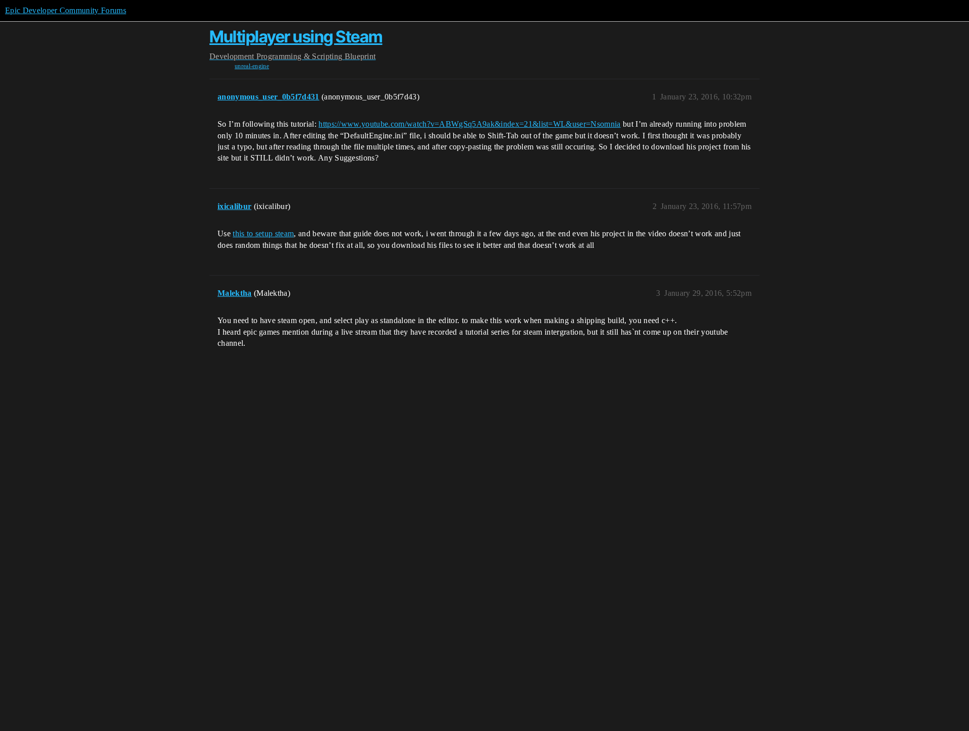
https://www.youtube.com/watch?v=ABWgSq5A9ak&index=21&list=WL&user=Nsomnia (469, 124)
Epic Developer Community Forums (65, 10)
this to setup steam (263, 233)
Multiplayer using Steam (296, 36)
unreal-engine (252, 66)
